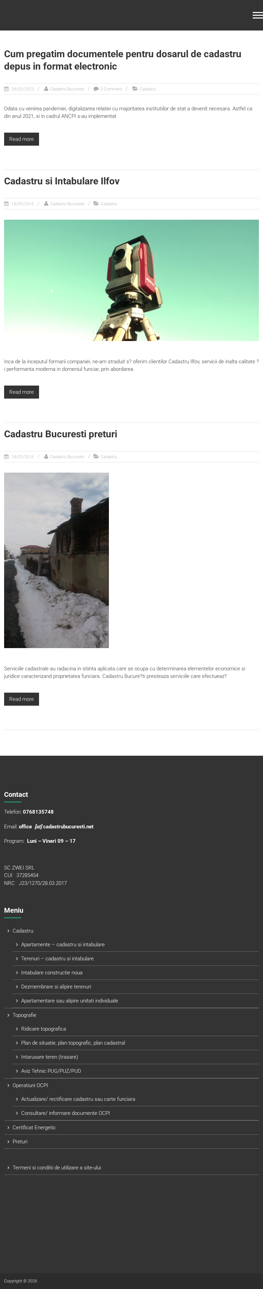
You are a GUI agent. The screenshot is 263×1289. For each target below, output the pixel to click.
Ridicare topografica (43, 1029)
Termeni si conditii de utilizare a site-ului (57, 1168)
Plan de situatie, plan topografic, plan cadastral (73, 1043)
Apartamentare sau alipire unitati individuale (69, 1001)
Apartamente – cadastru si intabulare (63, 944)
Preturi (20, 1142)
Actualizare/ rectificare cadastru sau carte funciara (78, 1099)
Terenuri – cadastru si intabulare (57, 959)
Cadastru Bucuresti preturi (60, 434)
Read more (21, 139)
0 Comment (111, 89)
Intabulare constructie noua (52, 973)
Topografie (24, 1015)
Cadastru (148, 89)
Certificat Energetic (34, 1127)
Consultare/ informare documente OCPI (65, 1113)
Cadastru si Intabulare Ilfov (62, 181)
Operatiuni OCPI (30, 1085)
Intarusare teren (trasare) (49, 1057)
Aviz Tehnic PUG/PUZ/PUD (51, 1071)
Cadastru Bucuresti (67, 89)
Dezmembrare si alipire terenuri (56, 987)
